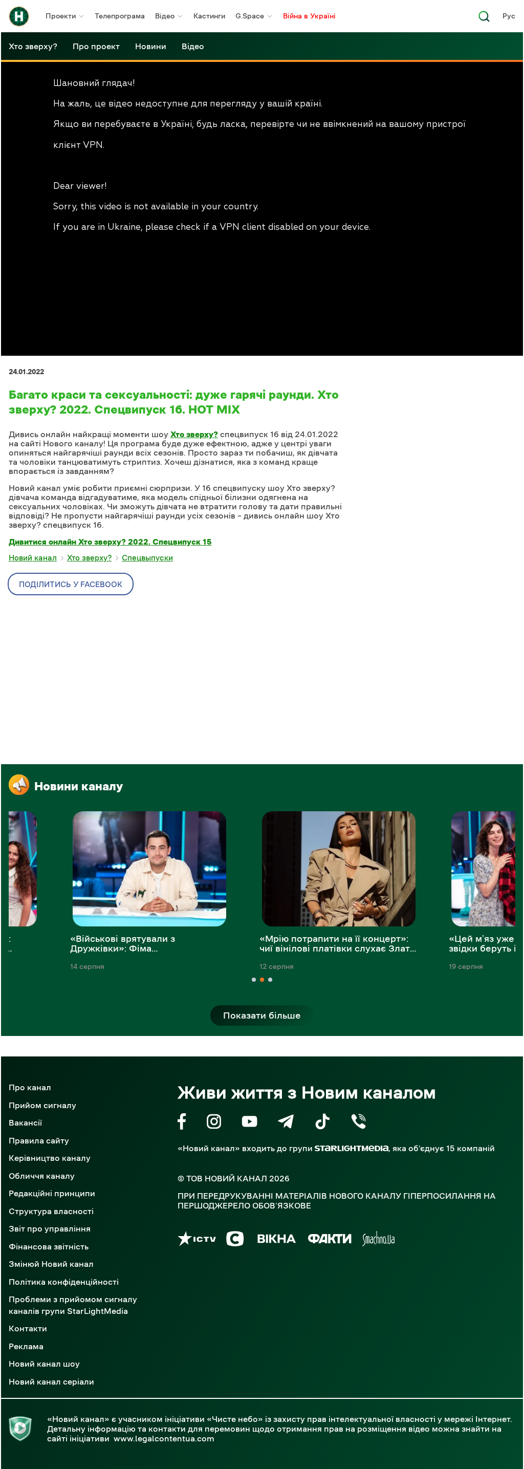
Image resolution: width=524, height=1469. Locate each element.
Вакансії (25, 1122)
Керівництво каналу (50, 1158)
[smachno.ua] (378, 1240)
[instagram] (214, 1123)
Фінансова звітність (49, 1246)
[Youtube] (249, 1123)
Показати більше (262, 1015)
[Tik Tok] (322, 1123)
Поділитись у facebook (70, 584)
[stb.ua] (235, 1240)
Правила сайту (39, 1140)
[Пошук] (484, 19)
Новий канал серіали (51, 1381)
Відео (164, 15)
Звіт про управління (50, 1228)
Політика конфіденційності (64, 1282)
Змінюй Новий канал (51, 1264)
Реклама (26, 1346)
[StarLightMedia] (351, 1148)
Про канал (30, 1087)
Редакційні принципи (52, 1193)
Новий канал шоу (44, 1363)
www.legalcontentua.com (164, 1438)
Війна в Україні (309, 15)
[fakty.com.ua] (330, 1240)
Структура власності (51, 1211)
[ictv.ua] (197, 1240)
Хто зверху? (33, 46)
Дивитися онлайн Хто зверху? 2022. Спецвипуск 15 (110, 541)
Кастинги (209, 15)
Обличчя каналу (42, 1176)
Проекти (61, 15)
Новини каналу (78, 786)
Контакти (28, 1328)
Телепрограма (120, 15)
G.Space (249, 15)
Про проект (96, 46)
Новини (150, 46)
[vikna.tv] (276, 1240)
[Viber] (358, 1123)
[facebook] (182, 1123)
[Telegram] (286, 1123)
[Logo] (19, 16)
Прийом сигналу (42, 1105)
